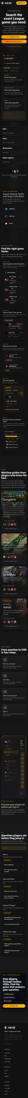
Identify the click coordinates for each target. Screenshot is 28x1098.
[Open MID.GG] (6, 3)
